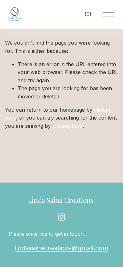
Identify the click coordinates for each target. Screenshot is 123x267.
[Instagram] (61, 217)
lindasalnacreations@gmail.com (61, 248)
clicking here (67, 126)
